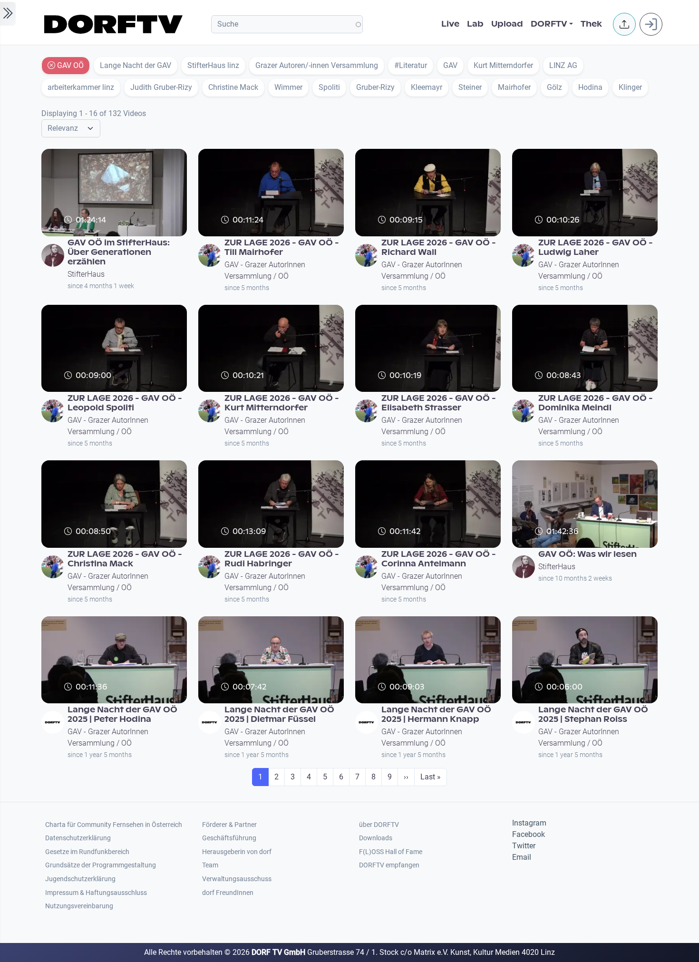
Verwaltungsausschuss (237, 879)
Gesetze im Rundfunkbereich (87, 852)
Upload (507, 24)
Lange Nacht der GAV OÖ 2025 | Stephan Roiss (593, 714)
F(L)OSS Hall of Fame (390, 852)
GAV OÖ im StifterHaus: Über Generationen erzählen (119, 252)
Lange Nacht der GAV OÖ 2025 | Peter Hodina (122, 714)
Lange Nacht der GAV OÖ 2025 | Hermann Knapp (436, 714)
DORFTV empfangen (389, 865)
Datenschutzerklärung (78, 838)
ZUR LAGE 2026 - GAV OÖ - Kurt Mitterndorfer (281, 403)
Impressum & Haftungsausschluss (96, 893)
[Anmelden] (651, 24)
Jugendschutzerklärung (80, 879)
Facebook (528, 834)
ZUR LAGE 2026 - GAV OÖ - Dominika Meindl (595, 403)
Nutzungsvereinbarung (79, 906)
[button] (624, 24)
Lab (475, 24)
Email (521, 857)
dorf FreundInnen (227, 893)
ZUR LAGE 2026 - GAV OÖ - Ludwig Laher (595, 247)
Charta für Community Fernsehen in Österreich (113, 825)
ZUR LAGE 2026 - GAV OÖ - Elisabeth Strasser (438, 403)
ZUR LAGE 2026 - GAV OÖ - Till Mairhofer (281, 247)
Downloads (375, 838)
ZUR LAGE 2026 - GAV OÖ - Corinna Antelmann (438, 559)
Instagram (529, 822)
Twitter (523, 845)
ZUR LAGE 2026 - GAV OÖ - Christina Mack (125, 559)
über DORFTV (379, 825)
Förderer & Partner (229, 825)
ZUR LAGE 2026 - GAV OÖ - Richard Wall (438, 247)
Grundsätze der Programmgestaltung (100, 865)
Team (210, 865)
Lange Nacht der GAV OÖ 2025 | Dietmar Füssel (279, 714)
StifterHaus (86, 274)
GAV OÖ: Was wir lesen (587, 554)
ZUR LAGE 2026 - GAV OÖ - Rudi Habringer (281, 559)
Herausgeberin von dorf (237, 852)
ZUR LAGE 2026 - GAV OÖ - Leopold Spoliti (125, 403)
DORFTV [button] (549, 24)
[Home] (114, 24)
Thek (591, 24)
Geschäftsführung (229, 838)
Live (450, 24)
